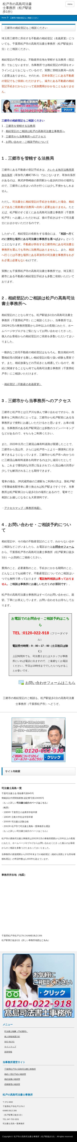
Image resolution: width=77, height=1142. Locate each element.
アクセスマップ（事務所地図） (23, 507)
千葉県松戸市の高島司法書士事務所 (20, 1069)
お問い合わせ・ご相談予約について (27, 141)
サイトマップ (10, 1047)
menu (70, 4)
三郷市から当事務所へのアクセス (26, 136)
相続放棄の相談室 (12, 1079)
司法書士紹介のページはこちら (32, 803)
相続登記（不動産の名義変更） (23, 384)
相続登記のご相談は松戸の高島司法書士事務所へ (35, 131)
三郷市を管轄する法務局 (20, 125)
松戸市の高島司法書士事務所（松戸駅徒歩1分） (35, 1136)
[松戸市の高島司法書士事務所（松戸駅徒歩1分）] (18, 8)
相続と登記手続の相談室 (15, 1074)
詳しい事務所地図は (35, 940)
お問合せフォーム (63, 546)
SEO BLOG (9, 1042)
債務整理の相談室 (12, 1084)
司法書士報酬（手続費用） (16, 1031)
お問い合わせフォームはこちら (50, 683)
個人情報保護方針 (12, 1036)
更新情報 (8, 1052)
